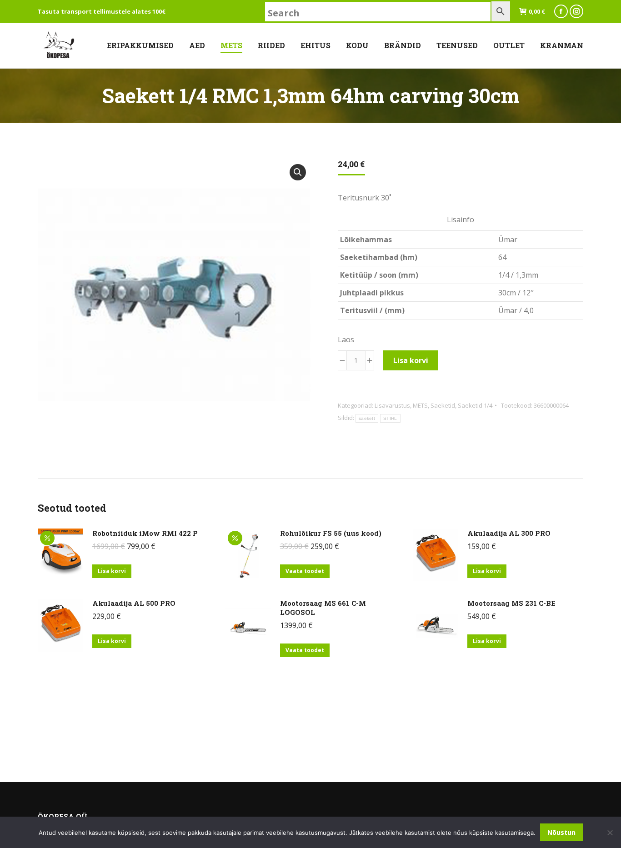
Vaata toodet (304, 571)
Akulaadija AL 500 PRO (133, 603)
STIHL (390, 418)
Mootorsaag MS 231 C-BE (511, 603)
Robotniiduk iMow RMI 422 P (145, 533)
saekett (367, 418)
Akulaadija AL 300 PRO (509, 533)
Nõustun (561, 832)
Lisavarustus (392, 405)
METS (420, 405)
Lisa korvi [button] (112, 571)
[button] (298, 172)
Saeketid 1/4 (475, 405)
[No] (609, 832)
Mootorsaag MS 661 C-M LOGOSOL (323, 608)
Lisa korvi (410, 360)
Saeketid (443, 405)
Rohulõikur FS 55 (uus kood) (330, 533)
